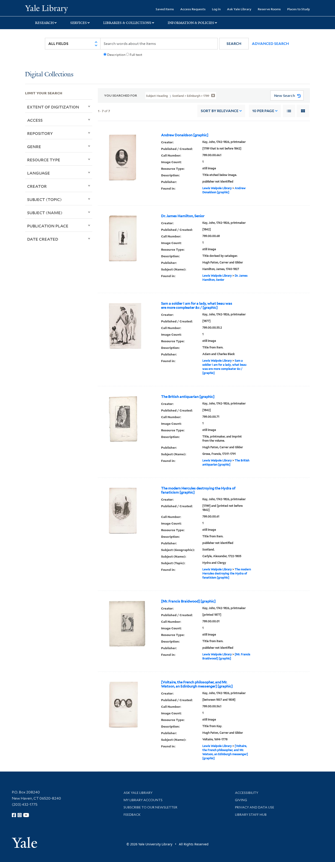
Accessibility (246, 793)
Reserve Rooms (269, 9)
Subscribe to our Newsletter (150, 807)
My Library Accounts (143, 800)
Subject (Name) (44, 212)
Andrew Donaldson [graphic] (184, 135)
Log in (216, 9)
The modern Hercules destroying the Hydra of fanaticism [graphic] (198, 490)
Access (35, 120)
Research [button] (44, 23)
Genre (34, 146)
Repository (40, 133)
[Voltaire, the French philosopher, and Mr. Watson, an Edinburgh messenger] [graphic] (197, 684)
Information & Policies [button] (191, 23)
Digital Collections (49, 74)
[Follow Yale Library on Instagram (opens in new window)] (20, 815)
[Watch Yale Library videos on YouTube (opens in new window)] (26, 815)
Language (38, 173)
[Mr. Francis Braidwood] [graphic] (188, 601)
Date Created (42, 239)
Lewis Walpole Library (217, 188)
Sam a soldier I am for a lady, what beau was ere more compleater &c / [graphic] (196, 305)
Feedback (132, 814)
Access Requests (193, 9)
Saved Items (165, 9)
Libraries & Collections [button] (127, 23)
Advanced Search (270, 43)
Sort (219, 111)
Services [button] (78, 23)
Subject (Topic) (44, 199)
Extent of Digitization (53, 107)
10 (263, 111)
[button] (234, 43)
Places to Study (298, 9)
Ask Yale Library (239, 9)
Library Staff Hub (251, 814)
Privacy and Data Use (254, 807)
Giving (241, 800)
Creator (37, 186)
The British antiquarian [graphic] (187, 397)
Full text (136, 55)
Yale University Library (46, 8)
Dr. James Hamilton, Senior (182, 216)
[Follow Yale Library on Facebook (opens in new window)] (14, 815)
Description (116, 55)
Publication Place (47, 226)
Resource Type (43, 159)
